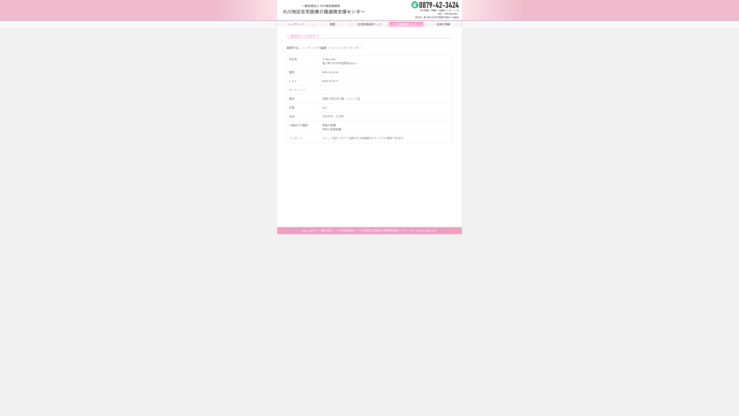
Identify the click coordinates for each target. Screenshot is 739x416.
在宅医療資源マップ (369, 24)
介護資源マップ (406, 24)
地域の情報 (443, 24)
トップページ (296, 24)
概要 (332, 24)
